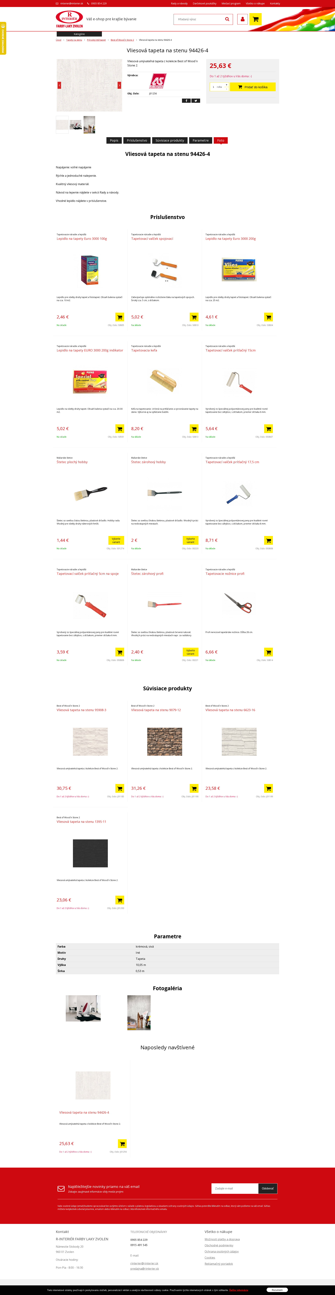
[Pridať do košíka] (119, 317)
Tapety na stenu (74, 39)
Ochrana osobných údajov (222, 1251)
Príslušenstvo (137, 140)
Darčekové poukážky (204, 3)
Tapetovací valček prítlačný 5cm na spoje (88, 573)
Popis (114, 140)
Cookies (210, 1258)
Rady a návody (179, 3)
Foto (220, 140)
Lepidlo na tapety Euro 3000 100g (82, 238)
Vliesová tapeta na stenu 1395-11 (81, 821)
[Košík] (256, 19)
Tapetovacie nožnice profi (225, 573)
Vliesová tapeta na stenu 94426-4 (84, 1112)
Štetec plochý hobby (72, 462)
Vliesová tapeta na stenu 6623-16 (230, 710)
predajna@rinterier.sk (144, 1269)
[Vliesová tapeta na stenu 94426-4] (89, 85)
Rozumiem (277, 1290)
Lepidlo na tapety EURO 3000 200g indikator (90, 350)
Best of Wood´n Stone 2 (122, 39)
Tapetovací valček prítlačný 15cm (231, 350)
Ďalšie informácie (238, 1290)
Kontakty (275, 3)
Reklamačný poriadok (219, 1264)
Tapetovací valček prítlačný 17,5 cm (232, 462)
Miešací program (231, 3)
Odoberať (268, 1188)
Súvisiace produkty (170, 140)
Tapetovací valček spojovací (152, 238)
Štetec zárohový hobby (148, 462)
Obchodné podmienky (219, 1245)
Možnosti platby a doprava (222, 1239)
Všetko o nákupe (255, 3)
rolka (219, 86)
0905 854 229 (99, 3)
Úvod (58, 39)
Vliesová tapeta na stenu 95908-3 (81, 710)
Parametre (201, 140)
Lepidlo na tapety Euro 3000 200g (231, 238)
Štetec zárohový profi (147, 573)
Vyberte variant (116, 540)
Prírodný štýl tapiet (96, 39)
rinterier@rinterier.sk (71, 3)
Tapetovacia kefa (144, 350)
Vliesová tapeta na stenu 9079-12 (156, 710)
